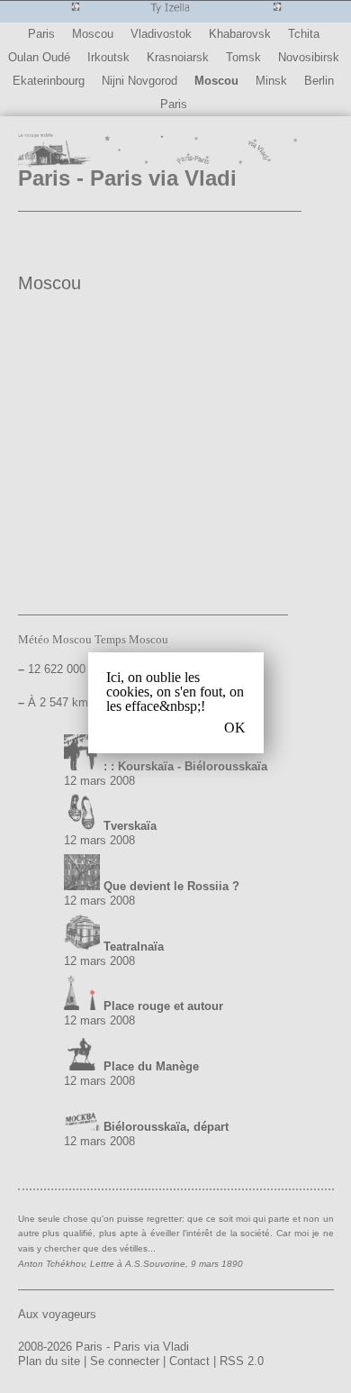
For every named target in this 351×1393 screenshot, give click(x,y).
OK (235, 728)
